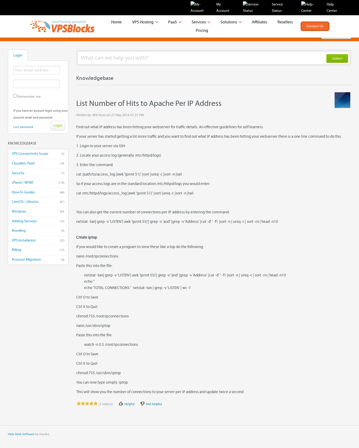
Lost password (23, 127)
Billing (38, 250)
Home (116, 22)
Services (199, 22)
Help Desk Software (21, 434)
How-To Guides (38, 192)
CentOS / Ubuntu (38, 202)
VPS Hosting (143, 22)
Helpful (129, 404)
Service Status (277, 7)
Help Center (332, 7)
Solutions (229, 22)
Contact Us (315, 26)
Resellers (285, 22)
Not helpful (153, 404)
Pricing (202, 30)
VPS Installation (38, 240)
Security (38, 173)
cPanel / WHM (38, 183)
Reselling (38, 231)
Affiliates (259, 22)
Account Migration (38, 260)
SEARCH (337, 58)
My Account (222, 7)
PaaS (173, 22)
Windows (38, 211)
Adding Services (38, 221)
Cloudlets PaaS (38, 163)
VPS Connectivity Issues (38, 154)
